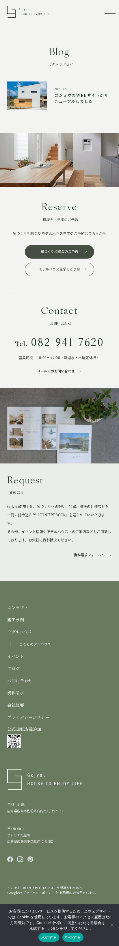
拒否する (73, 937)
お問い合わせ (20, 680)
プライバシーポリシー (28, 717)
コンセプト (17, 607)
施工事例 (15, 619)
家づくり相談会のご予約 (60, 251)
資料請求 (15, 692)
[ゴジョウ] (28, 14)
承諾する (49, 937)
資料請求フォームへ (89, 555)
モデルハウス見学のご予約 (59, 269)
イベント (15, 656)
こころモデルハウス (35, 643)
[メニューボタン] (110, 12)
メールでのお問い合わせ (56, 371)
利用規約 (66, 892)
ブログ (13, 668)
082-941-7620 (67, 341)
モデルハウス (19, 632)
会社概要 (15, 705)
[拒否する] (112, 925)
